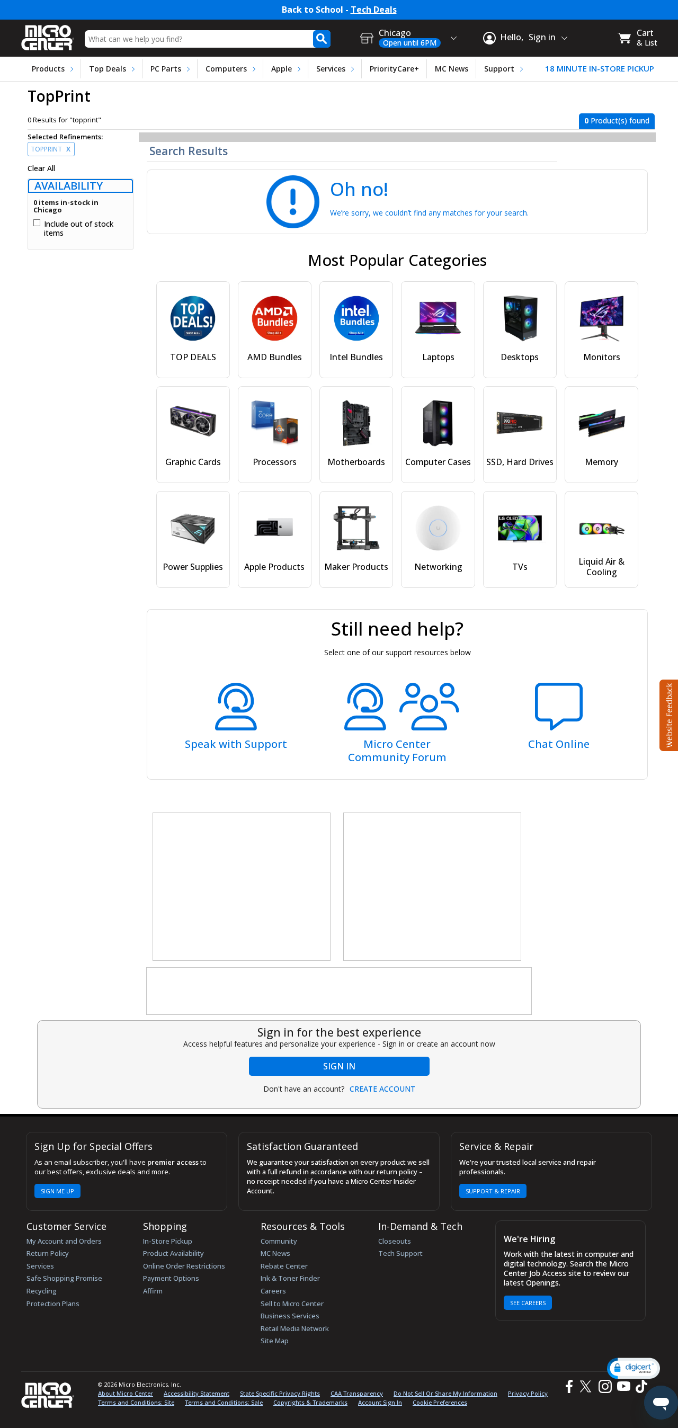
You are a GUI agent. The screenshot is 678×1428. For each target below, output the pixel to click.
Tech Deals (374, 9)
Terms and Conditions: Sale (224, 1402)
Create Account (382, 1089)
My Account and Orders (64, 1241)
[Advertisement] (242, 887)
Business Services (290, 1315)
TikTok (639, 1386)
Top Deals (107, 69)
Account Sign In (380, 1402)
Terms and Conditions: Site (136, 1402)
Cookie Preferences (440, 1402)
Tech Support (400, 1253)
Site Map (275, 1340)
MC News (451, 69)
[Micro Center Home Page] (47, 34)
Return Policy (47, 1253)
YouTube (623, 1386)
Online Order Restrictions (184, 1266)
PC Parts (165, 69)
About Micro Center (125, 1393)
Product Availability (173, 1253)
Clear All (41, 168)
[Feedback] (667, 714)
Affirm (153, 1291)
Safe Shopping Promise (64, 1278)
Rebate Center (284, 1266)
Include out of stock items (78, 228)
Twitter (587, 1386)
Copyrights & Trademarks (310, 1402)
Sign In (339, 1066)
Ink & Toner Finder (290, 1278)
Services (330, 69)
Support (499, 69)
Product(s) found (616, 120)
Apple (281, 69)
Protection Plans (52, 1303)
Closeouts (394, 1241)
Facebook (567, 1386)
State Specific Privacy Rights (280, 1393)
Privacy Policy (528, 1393)
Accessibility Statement (196, 1393)
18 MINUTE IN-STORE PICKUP (599, 69)
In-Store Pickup (167, 1241)
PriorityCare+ (394, 69)
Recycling (41, 1291)
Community (279, 1241)
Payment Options (171, 1278)
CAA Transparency (357, 1393)
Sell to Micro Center (292, 1303)
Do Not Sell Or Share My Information (445, 1393)
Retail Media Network (295, 1328)
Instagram (605, 1386)
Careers (273, 1291)
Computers (226, 69)
